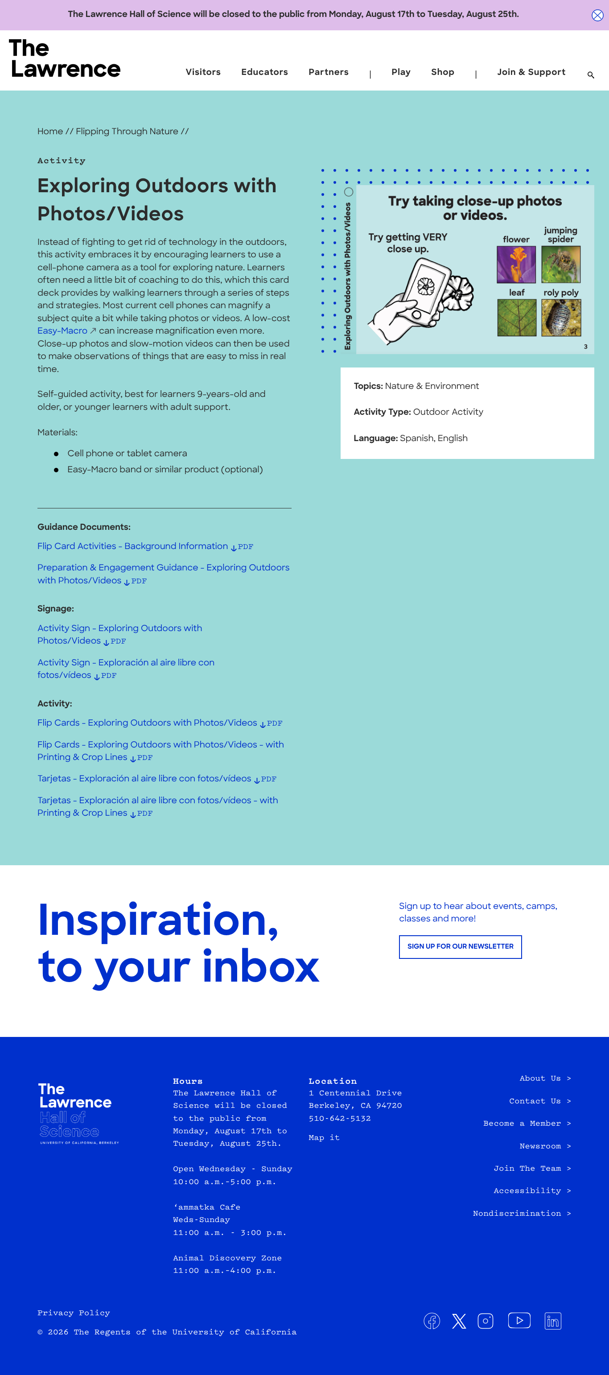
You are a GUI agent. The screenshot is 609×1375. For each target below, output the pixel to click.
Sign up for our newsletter (460, 947)
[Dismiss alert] (598, 15)
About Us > (546, 1079)
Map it (324, 1138)
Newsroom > (546, 1147)
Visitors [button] (203, 73)
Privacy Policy (73, 1313)
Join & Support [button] (531, 73)
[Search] (591, 76)
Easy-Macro (62, 331)
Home (50, 132)
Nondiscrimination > (522, 1214)
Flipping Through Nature (127, 132)
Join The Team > (533, 1169)
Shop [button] (443, 73)
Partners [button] (329, 73)
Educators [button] (265, 73)
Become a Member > (527, 1124)
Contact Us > (540, 1102)
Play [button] (401, 73)
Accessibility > (533, 1191)
